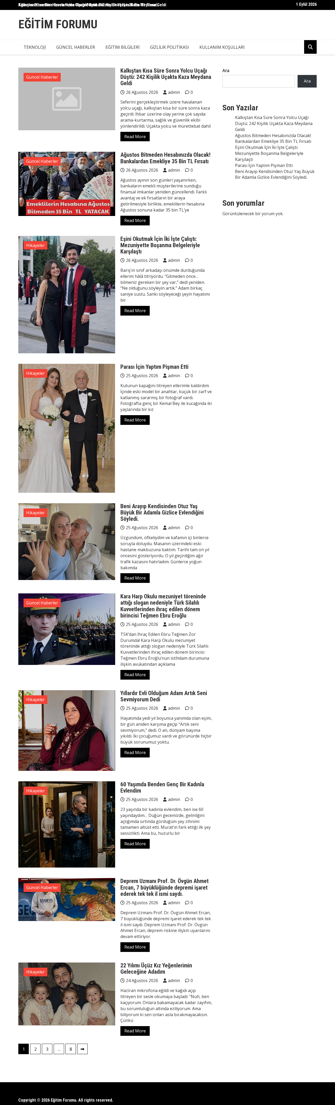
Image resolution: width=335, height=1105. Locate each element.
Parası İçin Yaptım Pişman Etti (154, 367)
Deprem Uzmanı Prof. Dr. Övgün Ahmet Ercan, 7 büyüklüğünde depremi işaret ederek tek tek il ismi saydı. (164, 887)
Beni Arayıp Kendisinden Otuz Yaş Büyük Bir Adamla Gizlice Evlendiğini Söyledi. (162, 512)
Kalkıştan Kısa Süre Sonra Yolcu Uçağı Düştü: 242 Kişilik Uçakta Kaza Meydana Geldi (92, 4)
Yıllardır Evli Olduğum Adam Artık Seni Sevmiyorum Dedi (163, 696)
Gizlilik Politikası (169, 47)
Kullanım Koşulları (222, 47)
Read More (135, 136)
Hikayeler (35, 245)
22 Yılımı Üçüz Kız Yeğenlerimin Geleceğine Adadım (156, 968)
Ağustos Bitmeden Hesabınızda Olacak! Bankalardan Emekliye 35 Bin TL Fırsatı (165, 157)
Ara (225, 70)
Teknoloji (35, 47)
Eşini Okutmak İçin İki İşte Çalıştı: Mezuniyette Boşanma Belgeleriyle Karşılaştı (160, 245)
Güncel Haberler (75, 47)
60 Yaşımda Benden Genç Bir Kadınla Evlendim (162, 787)
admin (174, 92)
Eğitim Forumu (57, 24)
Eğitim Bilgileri (122, 47)
